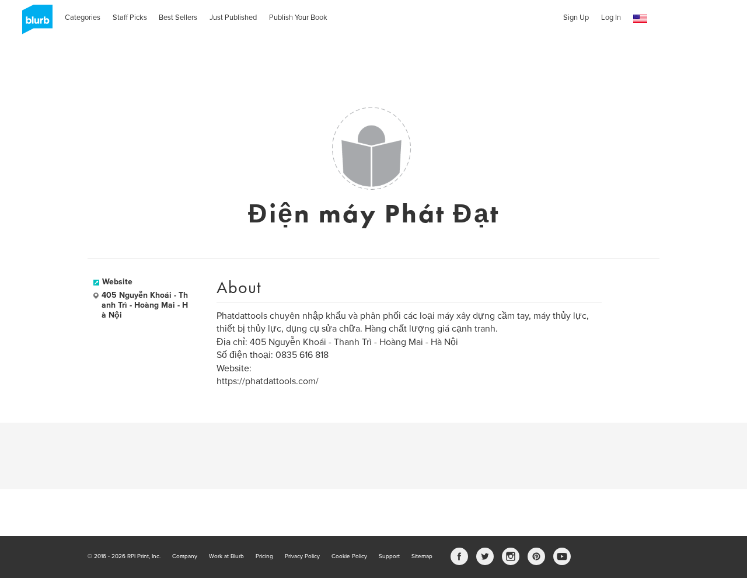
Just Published (233, 17)
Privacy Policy (302, 556)
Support (389, 556)
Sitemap (421, 556)
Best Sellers (178, 17)
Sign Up (576, 17)
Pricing (264, 556)
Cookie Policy (349, 556)
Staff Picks (130, 17)
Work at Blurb (226, 556)
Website (117, 282)
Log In (611, 17)
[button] (640, 19)
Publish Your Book (298, 17)
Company (184, 556)
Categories (82, 17)
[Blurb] (34, 23)
